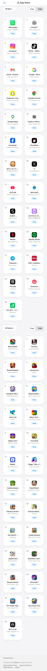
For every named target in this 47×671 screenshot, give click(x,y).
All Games (9, 328)
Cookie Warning (7, 667)
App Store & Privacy (26, 665)
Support (17, 667)
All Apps (8, 9)
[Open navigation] (4, 2)
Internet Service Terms (10, 665)
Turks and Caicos (8, 658)
